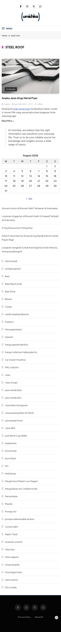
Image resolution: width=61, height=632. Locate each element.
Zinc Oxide (11, 587)
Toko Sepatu (12, 557)
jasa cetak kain (13, 397)
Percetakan (11, 496)
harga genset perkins (16, 344)
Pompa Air (11, 511)
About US (39, 617)
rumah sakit (11, 526)
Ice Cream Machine (15, 359)
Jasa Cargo (11, 382)
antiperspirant (13, 268)
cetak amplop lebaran (17, 314)
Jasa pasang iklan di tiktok (19, 412)
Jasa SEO (10, 428)
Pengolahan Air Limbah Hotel (21, 488)
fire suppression (13, 329)
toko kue (10, 549)
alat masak (11, 261)
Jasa (7, 374)
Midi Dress (10, 473)
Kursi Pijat (10, 458)
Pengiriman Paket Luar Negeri (21, 481)
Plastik (8, 503)
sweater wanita (13, 541)
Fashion (9, 321)
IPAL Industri (12, 367)
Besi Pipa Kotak (13, 283)
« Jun (29, 198)
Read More (7, 120)
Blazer (8, 299)
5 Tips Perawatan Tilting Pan (17, 227)
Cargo (8, 306)
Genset (9, 336)
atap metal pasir (21, 108)
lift (6, 465)
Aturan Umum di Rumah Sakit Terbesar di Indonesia (30, 208)
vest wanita (11, 579)
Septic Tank (11, 534)
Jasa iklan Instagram (16, 405)
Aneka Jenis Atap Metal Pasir (20, 98)
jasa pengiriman (14, 420)
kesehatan (11, 443)
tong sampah (12, 564)
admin (7, 104)
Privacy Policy (24, 617)
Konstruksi (11, 89)
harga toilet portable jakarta (21, 352)
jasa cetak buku (13, 390)
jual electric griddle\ (16, 435)
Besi (7, 276)
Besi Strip (10, 291)
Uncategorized (13, 572)
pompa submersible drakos (19, 519)
